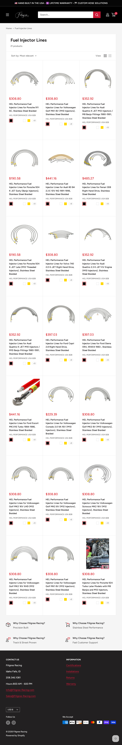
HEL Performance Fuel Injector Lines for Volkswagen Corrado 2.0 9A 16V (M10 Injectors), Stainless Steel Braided (61, 426)
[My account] (107, 14)
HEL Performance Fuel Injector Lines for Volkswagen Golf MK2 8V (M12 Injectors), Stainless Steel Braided (61, 504)
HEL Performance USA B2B (22, 115)
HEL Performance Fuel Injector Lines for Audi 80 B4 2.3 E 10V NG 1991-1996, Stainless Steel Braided (60, 189)
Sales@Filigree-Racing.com (21, 696)
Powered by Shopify (15, 735)
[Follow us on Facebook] (8, 723)
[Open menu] (7, 15)
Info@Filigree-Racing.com (20, 690)
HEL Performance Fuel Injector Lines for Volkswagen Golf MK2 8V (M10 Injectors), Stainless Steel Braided (97, 425)
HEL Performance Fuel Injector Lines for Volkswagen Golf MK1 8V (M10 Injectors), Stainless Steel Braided (61, 109)
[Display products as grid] (105, 55)
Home (9, 28)
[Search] (97, 14)
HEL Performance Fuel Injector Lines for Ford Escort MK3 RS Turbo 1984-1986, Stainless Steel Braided (24, 425)
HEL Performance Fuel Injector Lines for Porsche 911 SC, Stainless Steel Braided (24, 107)
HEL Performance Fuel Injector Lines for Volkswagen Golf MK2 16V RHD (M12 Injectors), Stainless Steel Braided (24, 586)
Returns (70, 677)
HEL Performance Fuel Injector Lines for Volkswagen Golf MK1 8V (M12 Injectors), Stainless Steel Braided (61, 584)
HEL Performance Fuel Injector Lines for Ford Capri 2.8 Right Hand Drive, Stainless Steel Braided (60, 345)
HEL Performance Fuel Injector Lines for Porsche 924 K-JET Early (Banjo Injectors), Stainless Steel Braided (24, 189)
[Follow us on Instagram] (14, 723)
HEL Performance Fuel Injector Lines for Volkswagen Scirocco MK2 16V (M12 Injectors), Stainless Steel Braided (97, 506)
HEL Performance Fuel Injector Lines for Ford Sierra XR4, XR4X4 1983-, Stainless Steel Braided (96, 345)
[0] (113, 15)
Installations (72, 671)
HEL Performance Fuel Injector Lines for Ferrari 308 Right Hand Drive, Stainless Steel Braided (96, 189)
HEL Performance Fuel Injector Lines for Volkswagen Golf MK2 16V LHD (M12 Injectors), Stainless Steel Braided (24, 506)
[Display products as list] (110, 55)
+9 (34, 121)
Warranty (71, 683)
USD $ (10, 709)
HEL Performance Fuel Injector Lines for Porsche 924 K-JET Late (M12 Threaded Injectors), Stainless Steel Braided (24, 267)
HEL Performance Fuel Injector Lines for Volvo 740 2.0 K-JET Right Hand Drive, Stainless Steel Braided (60, 265)
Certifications (73, 665)
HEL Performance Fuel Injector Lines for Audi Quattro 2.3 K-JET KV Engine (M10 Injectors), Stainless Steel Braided (97, 267)
